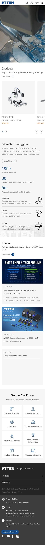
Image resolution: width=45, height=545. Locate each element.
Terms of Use (6, 492)
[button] (36, 132)
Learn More (6, 76)
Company (6, 482)
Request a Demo (9, 532)
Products (6, 476)
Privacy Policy (17, 492)
